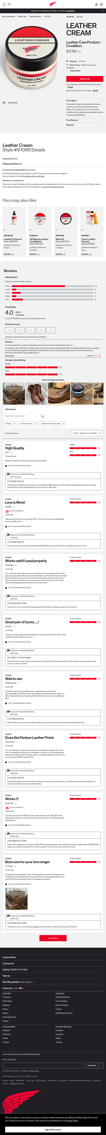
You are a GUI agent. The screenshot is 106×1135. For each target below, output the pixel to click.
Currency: (8, 988)
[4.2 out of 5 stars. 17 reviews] (34, 235)
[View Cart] (101, 4)
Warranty (6, 1080)
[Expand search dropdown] (9, 4)
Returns (6, 1009)
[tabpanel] (53, 175)
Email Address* (10, 1059)
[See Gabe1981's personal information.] (16, 565)
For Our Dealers (61, 1001)
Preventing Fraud (9, 1017)
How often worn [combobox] (26, 423)
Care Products (35, 16)
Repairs (6, 1013)
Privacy (25, 1071)
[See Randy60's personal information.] (15, 803)
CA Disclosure (52, 1080)
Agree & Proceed (53, 1129)
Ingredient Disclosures (17, 1084)
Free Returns (72, 120)
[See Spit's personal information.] (11, 453)
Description (71, 100)
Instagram (6, 1030)
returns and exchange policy (53, 187)
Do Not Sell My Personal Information (79, 1080)
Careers (59, 1009)
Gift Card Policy (41, 1080)
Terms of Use (34, 1071)
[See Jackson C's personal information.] (17, 742)
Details (70, 87)
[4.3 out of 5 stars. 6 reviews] (86, 235)
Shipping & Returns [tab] (10, 158)
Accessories (10, 16)
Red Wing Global (11, 981)
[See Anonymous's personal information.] (19, 683)
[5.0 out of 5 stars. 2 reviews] (8, 235)
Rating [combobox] (8, 423)
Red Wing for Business (64, 1013)
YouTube (6, 1042)
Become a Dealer (62, 1005)
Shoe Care (22, 16)
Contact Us (8, 963)
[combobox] (89, 433)
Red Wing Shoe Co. (63, 997)
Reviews (70, 125)
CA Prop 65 (62, 1080)
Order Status (7, 1001)
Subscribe (92, 1065)
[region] (53, 1124)
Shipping (6, 1005)
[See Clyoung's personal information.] (15, 866)
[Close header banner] (102, 10)
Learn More (70, 11)
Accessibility (20, 1080)
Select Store (75, 70)
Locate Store (9, 957)
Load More (53, 938)
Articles (6, 1021)
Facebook (6, 1034)
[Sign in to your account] (96, 4)
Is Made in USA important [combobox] (51, 423)
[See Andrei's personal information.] (14, 507)
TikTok (5, 1038)
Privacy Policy (72, 1120)
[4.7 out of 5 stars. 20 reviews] (60, 235)
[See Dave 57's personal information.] (14, 626)
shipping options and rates (34, 176)
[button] (10, 330)
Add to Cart (85, 79)
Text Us (6, 975)
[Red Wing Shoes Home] (53, 4)
